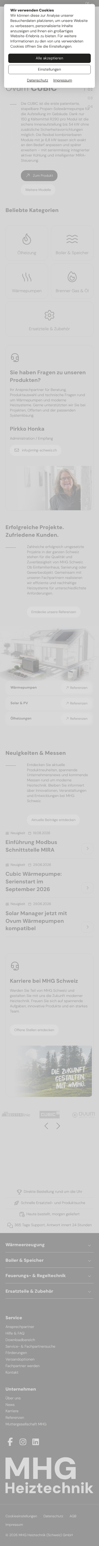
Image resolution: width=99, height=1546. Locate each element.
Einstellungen (49, 69)
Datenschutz (37, 80)
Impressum (62, 80)
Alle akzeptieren (49, 58)
